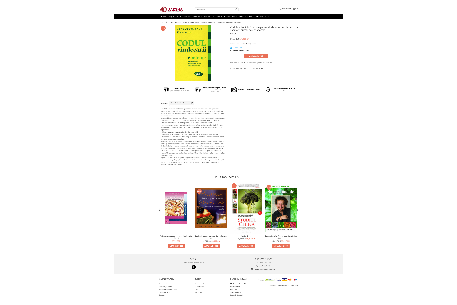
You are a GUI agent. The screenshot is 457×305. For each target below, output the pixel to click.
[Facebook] (194, 267)
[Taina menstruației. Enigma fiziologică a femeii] (176, 208)
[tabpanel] (193, 53)
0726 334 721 (265, 266)
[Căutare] (236, 9)
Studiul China (246, 236)
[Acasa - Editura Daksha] (171, 9)
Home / (162, 22)
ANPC (197, 289)
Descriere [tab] (164, 103)
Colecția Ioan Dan (262, 16)
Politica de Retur (200, 286)
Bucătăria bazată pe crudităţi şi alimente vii (211, 237)
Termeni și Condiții (165, 286)
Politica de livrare (165, 292)
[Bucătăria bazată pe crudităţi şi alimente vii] (211, 208)
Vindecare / (170, 22)
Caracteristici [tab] (176, 103)
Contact (161, 295)
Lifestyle (233, 33)
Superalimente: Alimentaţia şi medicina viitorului (281, 237)
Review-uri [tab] (188, 103)
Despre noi (162, 284)
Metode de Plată (200, 284)
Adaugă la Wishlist (239, 69)
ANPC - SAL (198, 292)
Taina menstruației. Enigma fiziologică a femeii (176, 237)
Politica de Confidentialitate (168, 289)
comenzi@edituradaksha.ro (264, 269)
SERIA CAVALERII (245, 16)
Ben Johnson (251, 44)
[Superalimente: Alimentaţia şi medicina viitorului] (281, 208)
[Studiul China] (246, 208)
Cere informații (257, 69)
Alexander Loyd (241, 44)
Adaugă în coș (256, 56)
